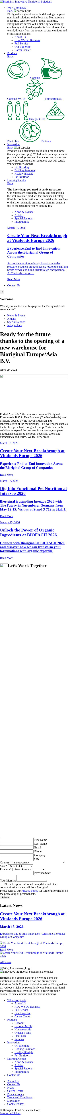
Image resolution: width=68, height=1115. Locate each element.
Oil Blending (22, 167)
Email (37, 847)
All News (5, 962)
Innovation (13, 144)
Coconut (19, 1022)
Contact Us (13, 285)
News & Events (24, 211)
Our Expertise (22, 46)
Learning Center (16, 180)
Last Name (40, 843)
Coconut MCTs (23, 1026)
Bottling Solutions (25, 170)
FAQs (10, 1087)
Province (6, 869)
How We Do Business (27, 40)
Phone (38, 851)
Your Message (8, 880)
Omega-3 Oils (23, 1032)
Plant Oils (20, 1035)
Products (12, 53)
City (36, 858)
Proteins (19, 1039)
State (3, 865)
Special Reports (23, 218)
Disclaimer (13, 1100)
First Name (40, 839)
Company (40, 855)
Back (10, 10)
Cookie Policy (15, 1103)
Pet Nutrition (22, 176)
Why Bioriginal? (16, 7)
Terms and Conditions (19, 1097)
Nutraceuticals (23, 1029)
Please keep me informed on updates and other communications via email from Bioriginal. (28, 886)
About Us (20, 36)
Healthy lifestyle (24, 173)
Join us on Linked (10, 1113)
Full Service (21, 43)
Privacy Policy (29, 890)
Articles (19, 215)
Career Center (22, 50)
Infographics (22, 221)
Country (5, 862)
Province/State (42, 872)
